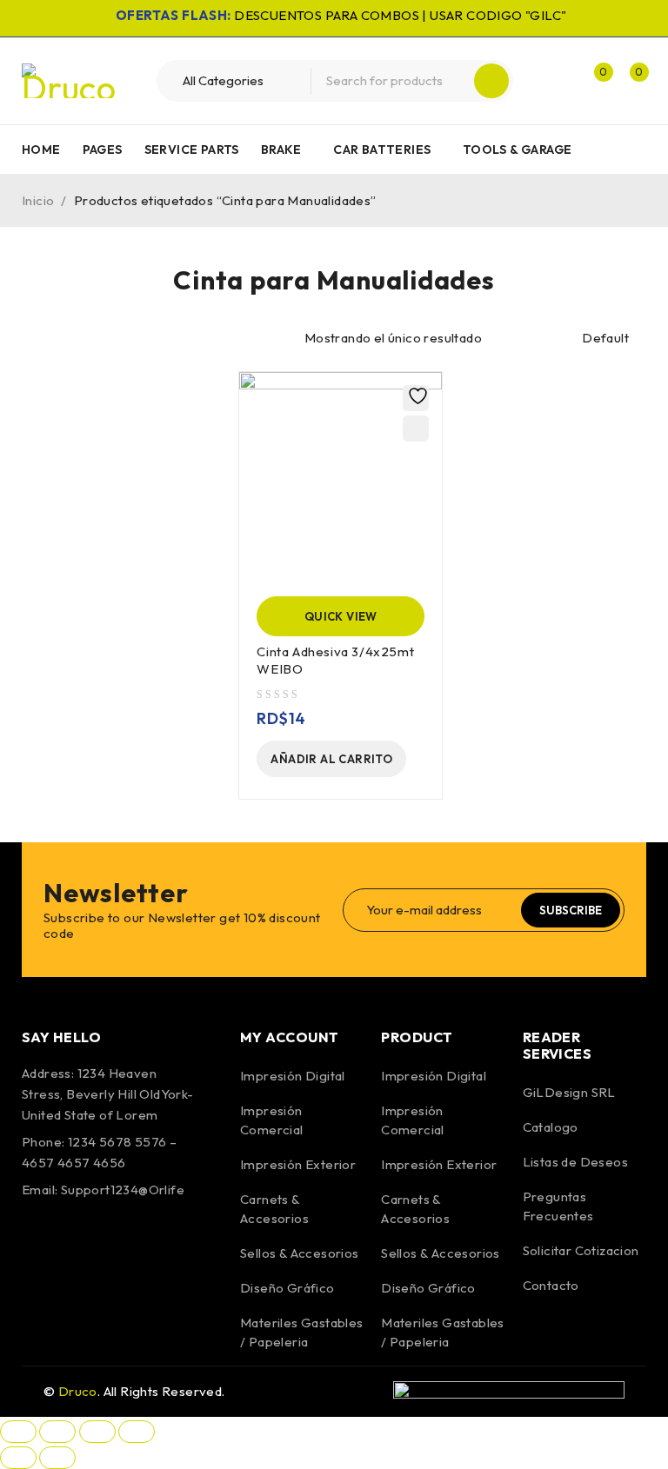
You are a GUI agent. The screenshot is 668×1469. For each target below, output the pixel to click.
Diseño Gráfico (287, 1288)
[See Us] (132, 1239)
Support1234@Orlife (122, 1189)
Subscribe (570, 910)
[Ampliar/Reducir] (18, 1431)
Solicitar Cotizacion (581, 1250)
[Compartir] (97, 1431)
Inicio (38, 200)
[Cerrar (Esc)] (136, 1431)
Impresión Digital (292, 1075)
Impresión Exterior (298, 1164)
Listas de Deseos (575, 1161)
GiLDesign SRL (569, 1092)
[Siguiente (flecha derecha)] (57, 1457)
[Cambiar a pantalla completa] (57, 1431)
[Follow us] (85, 1239)
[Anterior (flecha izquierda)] (18, 1457)
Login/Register (556, 81)
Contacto (551, 1285)
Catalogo (550, 1127)
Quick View (340, 616)
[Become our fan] (39, 1239)
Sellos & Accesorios (299, 1253)
